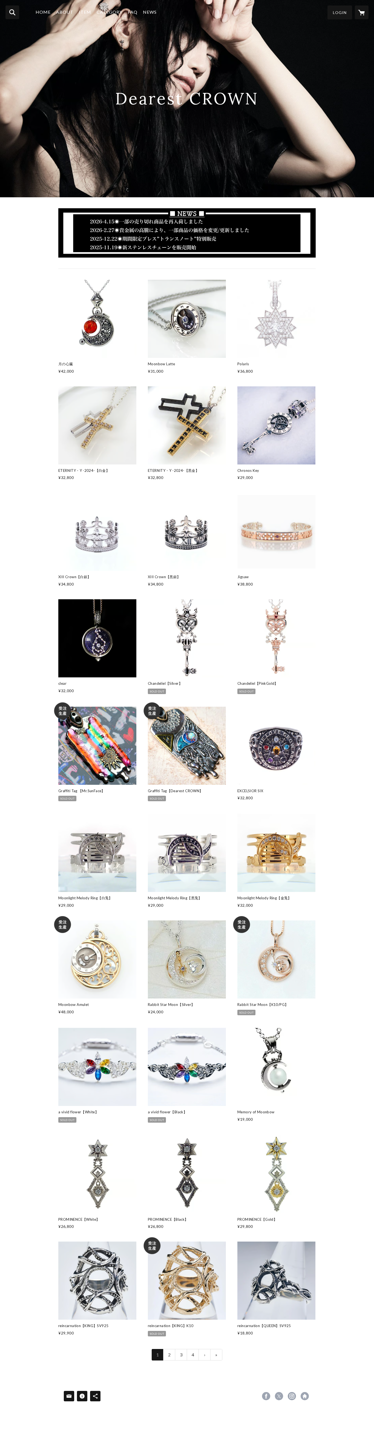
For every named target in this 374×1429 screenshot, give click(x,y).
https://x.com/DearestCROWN (279, 1396)
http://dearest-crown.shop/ (305, 1396)
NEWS (150, 12)
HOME (43, 12)
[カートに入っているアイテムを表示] (362, 12)
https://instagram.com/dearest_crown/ (292, 1396)
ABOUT (64, 12)
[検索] (12, 12)
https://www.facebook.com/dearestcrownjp (266, 1396)
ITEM (85, 12)
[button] (339, 12)
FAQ (132, 12)
